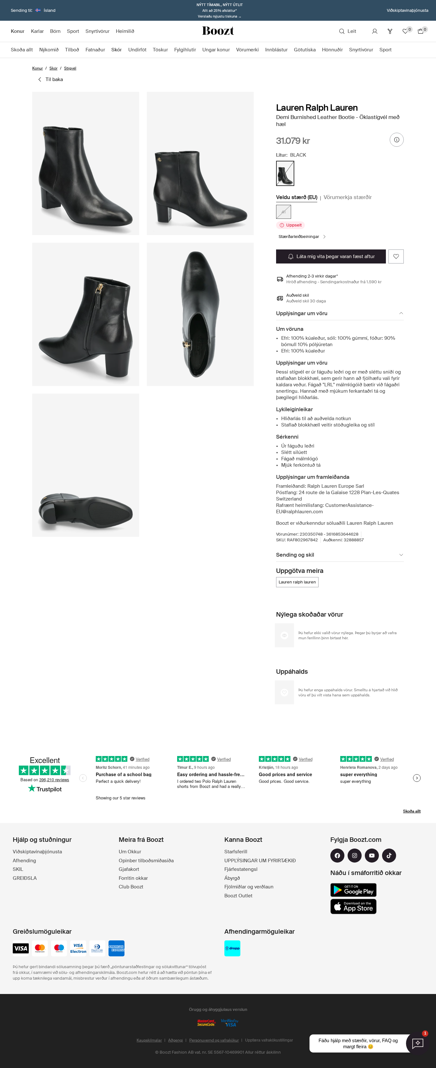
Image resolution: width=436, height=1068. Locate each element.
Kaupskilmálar (149, 1040)
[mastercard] (40, 949)
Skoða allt (412, 811)
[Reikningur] (374, 31)
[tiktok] (389, 856)
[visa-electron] (78, 949)
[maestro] (59, 949)
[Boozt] (218, 31)
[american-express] (116, 949)
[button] (85, 163)
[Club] (390, 31)
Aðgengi (175, 1040)
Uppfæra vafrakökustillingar (269, 1040)
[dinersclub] (97, 949)
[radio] (285, 173)
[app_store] (353, 906)
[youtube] (372, 856)
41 (284, 212)
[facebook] (337, 856)
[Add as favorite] (396, 256)
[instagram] (355, 856)
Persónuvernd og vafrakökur (214, 1040)
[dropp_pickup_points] (232, 949)
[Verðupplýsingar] (397, 140)
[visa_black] (21, 949)
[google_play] (353, 890)
